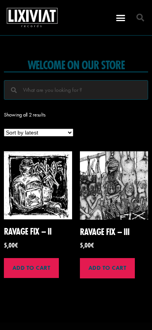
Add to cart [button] (31, 268)
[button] (120, 17)
